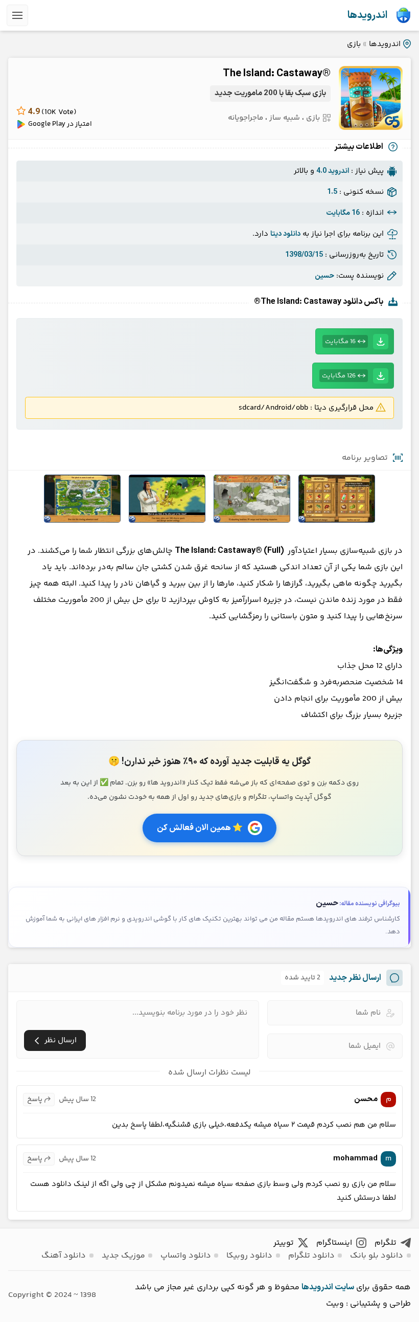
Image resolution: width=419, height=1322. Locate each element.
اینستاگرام (334, 1243)
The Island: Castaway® (277, 73)
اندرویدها (367, 15)
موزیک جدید (123, 1255)
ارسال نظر (60, 1040)
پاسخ (34, 1099)
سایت (344, 1287)
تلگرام (386, 1243)
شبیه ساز (284, 118)
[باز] (17, 15)
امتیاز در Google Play (60, 124)
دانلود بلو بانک (376, 1255)
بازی (354, 44)
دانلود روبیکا (249, 1255)
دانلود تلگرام (311, 1255)
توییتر (283, 1243)
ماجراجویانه (245, 118)
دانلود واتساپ (185, 1255)
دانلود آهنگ (63, 1255)
